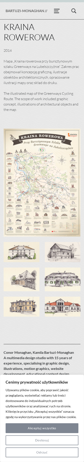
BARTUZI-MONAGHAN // (26, 11)
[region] (42, 418)
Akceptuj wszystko (42, 428)
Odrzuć (41, 452)
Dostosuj (42, 440)
